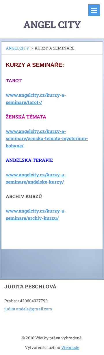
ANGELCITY (17, 48)
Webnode (70, 347)
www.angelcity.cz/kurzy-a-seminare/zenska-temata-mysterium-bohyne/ (47, 138)
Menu (94, 10)
